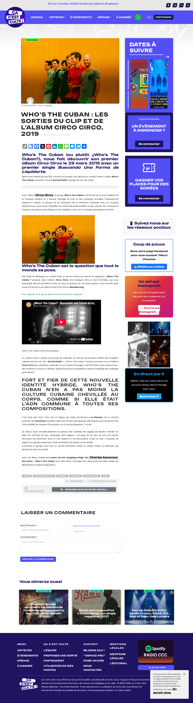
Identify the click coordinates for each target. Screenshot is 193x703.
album (26, 476)
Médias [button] (103, 17)
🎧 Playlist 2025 (156, 668)
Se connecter (149, 143)
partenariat (54, 660)
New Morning (91, 476)
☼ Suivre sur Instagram (149, 309)
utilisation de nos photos (58, 667)
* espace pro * (94, 655)
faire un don (93, 660)
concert (62, 476)
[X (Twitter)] (187, 5)
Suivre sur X (149, 396)
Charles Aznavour (104, 457)
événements (27, 655)
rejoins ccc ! (94, 650)
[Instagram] (181, 5)
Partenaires (163, 17)
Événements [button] (80, 17)
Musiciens (76, 476)
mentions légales (118, 656)
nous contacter (92, 667)
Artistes (24, 650)
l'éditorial (118, 663)
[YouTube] (174, 5)
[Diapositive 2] (168, 57)
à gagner (123, 17)
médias (23, 660)
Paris (105, 476)
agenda (37, 17)
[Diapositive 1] (165, 56)
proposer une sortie (61, 655)
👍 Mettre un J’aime (149, 266)
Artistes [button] (56, 17)
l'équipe (50, 650)
